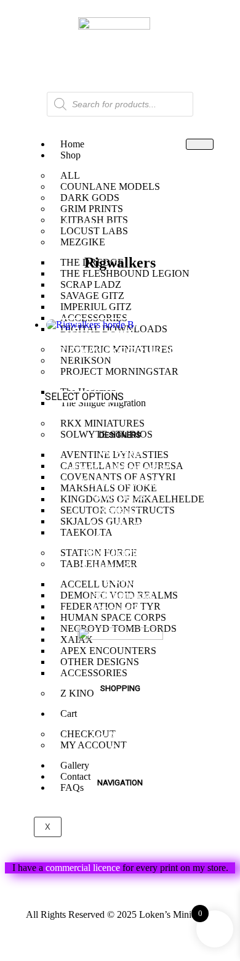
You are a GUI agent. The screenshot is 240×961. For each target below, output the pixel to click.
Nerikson (120, 510)
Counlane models (120, 481)
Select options (84, 397)
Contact (120, 844)
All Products (120, 720)
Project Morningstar (120, 467)
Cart (120, 749)
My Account (120, 735)
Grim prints (120, 495)
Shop (70, 155)
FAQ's (120, 815)
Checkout (120, 763)
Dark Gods (120, 538)
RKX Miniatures (120, 552)
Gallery (120, 830)
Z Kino (120, 581)
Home (32, 224)
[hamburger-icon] (200, 144)
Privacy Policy (120, 938)
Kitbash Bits (120, 609)
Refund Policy (120, 891)
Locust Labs (120, 524)
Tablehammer (120, 595)
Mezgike (120, 453)
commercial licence (83, 867)
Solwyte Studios (120, 566)
